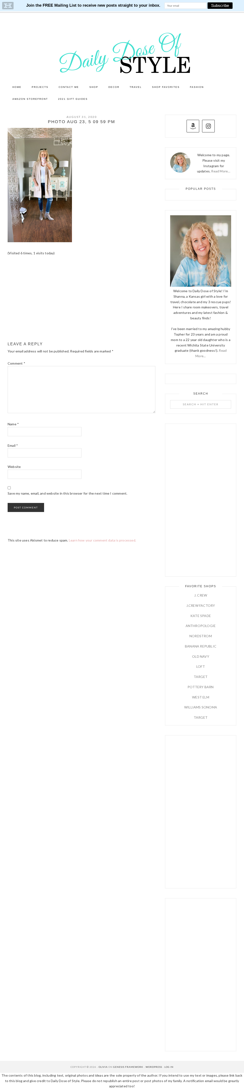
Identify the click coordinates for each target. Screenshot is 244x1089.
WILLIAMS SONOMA (200, 707)
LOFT (200, 666)
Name (13, 424)
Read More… (220, 171)
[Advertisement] (81, 299)
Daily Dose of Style (122, 52)
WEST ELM (200, 697)
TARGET (201, 677)
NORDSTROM (200, 636)
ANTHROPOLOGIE (201, 626)
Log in (168, 1066)
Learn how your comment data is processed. (102, 540)
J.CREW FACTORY (200, 605)
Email (13, 445)
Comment (16, 363)
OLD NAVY (200, 656)
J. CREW (200, 595)
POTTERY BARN (201, 687)
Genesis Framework (128, 1066)
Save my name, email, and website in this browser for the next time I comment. (67, 493)
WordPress (154, 1066)
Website (14, 467)
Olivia (103, 1066)
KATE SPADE (200, 616)
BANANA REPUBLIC (200, 646)
